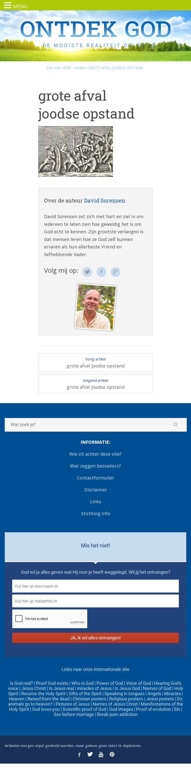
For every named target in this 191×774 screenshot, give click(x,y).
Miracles (172, 693)
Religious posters (126, 698)
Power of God (109, 683)
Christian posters (89, 698)
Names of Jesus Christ (115, 704)
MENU (20, 6)
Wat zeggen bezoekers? (95, 466)
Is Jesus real (61, 688)
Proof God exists (52, 683)
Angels (154, 693)
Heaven (16, 698)
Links (95, 502)
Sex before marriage (74, 714)
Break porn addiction (117, 714)
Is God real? (21, 683)
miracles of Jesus (94, 688)
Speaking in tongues (124, 693)
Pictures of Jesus (73, 704)
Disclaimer (95, 490)
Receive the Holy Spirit (43, 693)
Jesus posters (160, 698)
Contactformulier (95, 478)
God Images (121, 709)
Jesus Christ (33, 688)
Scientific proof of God (84, 709)
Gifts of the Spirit (85, 693)
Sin (177, 709)
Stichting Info (95, 513)
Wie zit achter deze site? (95, 454)
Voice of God (138, 683)
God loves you (46, 709)
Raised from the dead (48, 698)
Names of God (157, 688)
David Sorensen (104, 200)
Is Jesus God (127, 688)
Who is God (82, 683)
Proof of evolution (153, 709)
